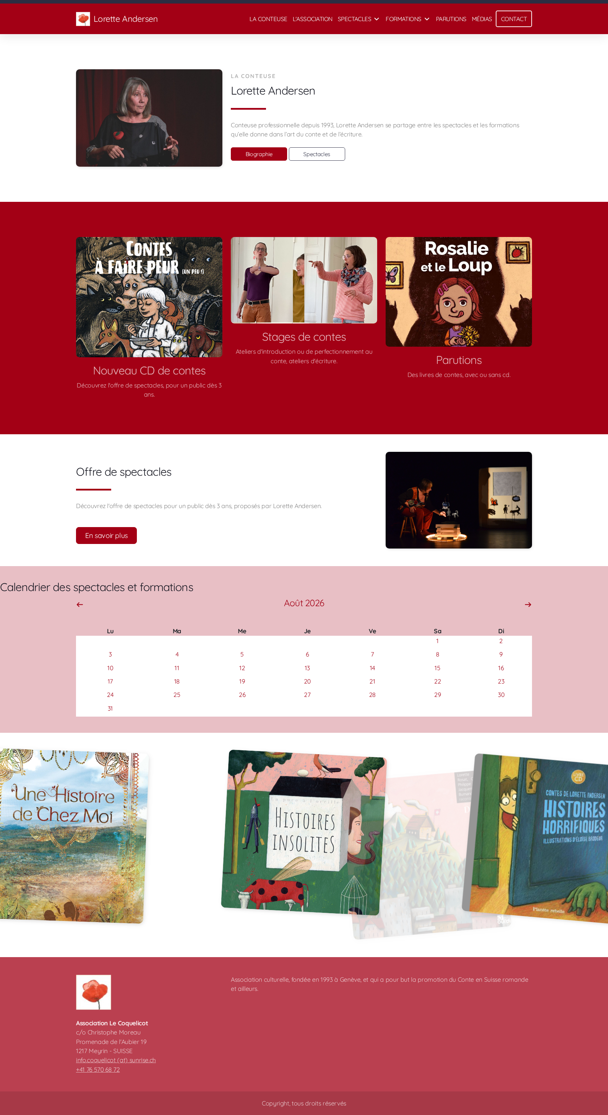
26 (242, 694)
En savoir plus (106, 535)
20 (307, 681)
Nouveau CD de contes (149, 370)
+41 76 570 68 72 (98, 1069)
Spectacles (316, 154)
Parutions (459, 360)
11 (177, 668)
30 (501, 694)
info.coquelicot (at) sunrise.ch (116, 1060)
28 (372, 694)
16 (501, 668)
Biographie (259, 154)
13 (307, 668)
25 (176, 694)
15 (437, 668)
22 (437, 681)
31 (110, 708)
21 (372, 681)
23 (501, 681)
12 (242, 668)
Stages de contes (304, 336)
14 (372, 668)
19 (242, 681)
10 (110, 668)
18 (177, 681)
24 (110, 694)
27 (307, 694)
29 (437, 694)
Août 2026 (304, 603)
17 (110, 681)
